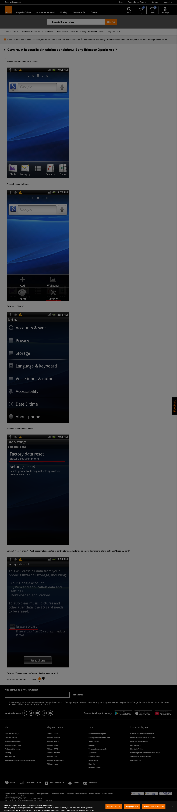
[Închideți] (173, 806)
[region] (88, 806)
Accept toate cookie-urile (154, 807)
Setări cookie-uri (113, 807)
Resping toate (132, 807)
